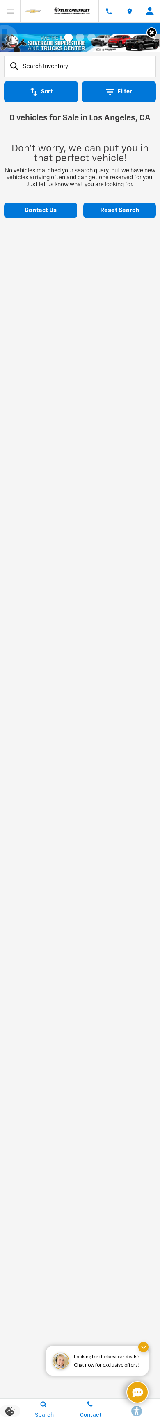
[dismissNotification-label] (143, 1347)
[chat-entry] (137, 1392)
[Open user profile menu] (149, 11)
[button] (151, 32)
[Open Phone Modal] (108, 11)
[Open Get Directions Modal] (129, 11)
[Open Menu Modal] (10, 11)
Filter (124, 92)
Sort (47, 92)
